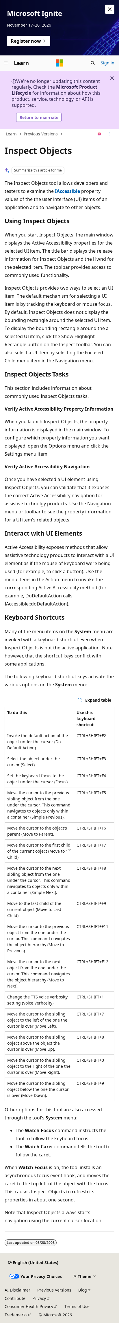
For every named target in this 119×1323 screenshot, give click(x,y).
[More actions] (109, 134)
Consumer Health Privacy (29, 1306)
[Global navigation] (6, 63)
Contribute (15, 1298)
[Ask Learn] (99, 134)
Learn (11, 134)
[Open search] (92, 63)
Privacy (39, 1298)
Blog (82, 1290)
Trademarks (16, 1315)
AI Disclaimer (17, 1290)
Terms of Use (77, 1306)
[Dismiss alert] (109, 9)
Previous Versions (41, 134)
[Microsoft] (59, 63)
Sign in (107, 63)
